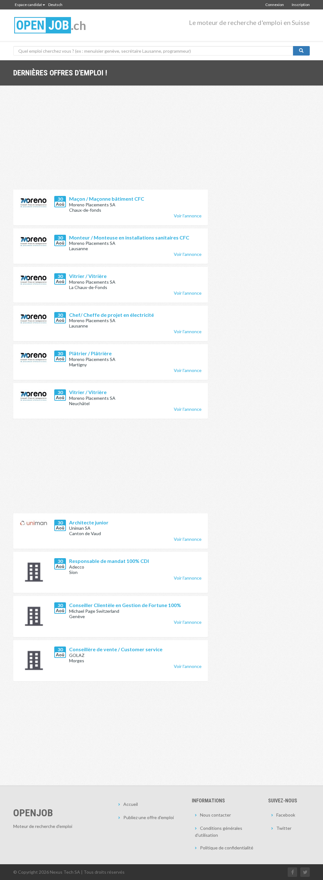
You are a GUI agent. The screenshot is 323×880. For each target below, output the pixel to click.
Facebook (285, 815)
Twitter (283, 828)
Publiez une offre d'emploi (148, 817)
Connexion (274, 4)
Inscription (301, 4)
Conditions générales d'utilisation (218, 831)
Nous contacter (215, 815)
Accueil (130, 804)
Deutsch (55, 4)
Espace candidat (28, 4)
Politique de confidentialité (226, 847)
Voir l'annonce (188, 215)
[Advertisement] (110, 142)
